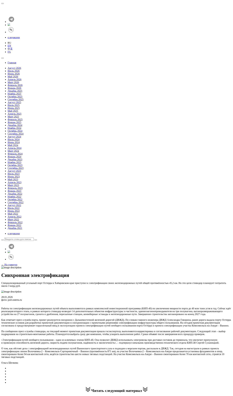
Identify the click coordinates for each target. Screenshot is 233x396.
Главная (12, 62)
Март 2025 (13, 116)
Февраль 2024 (15, 153)
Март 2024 (13, 151)
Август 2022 (14, 205)
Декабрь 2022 (15, 193)
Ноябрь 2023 (14, 162)
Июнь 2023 (14, 176)
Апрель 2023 (14, 182)
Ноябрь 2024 (14, 128)
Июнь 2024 (14, 142)
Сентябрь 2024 (15, 133)
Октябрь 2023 (15, 165)
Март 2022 (13, 219)
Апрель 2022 (14, 216)
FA (9, 51)
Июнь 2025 (14, 108)
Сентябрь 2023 (15, 168)
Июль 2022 (13, 208)
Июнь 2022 (14, 211)
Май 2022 (13, 213)
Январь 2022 (14, 225)
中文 (10, 48)
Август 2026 (14, 68)
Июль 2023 (13, 173)
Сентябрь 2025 (15, 99)
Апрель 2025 (14, 113)
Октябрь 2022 (15, 199)
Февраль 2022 (15, 222)
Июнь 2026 (14, 73)
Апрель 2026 (14, 79)
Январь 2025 (14, 122)
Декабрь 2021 (15, 228)
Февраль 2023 (15, 188)
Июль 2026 (13, 71)
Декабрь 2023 (15, 159)
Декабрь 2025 (15, 91)
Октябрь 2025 (15, 96)
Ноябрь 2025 (14, 93)
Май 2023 (13, 179)
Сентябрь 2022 (15, 202)
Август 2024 (14, 136)
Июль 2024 (13, 139)
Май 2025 (13, 111)
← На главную (9, 264)
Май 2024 (13, 145)
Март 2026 (13, 82)
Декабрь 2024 (15, 125)
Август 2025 (14, 102)
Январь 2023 (14, 191)
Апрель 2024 (14, 148)
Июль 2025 (13, 105)
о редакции (14, 37)
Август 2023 (14, 171)
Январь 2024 (14, 156)
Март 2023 (13, 185)
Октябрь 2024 (15, 131)
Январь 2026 (14, 88)
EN (9, 45)
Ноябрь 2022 (14, 196)
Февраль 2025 (15, 119)
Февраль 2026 (15, 85)
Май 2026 (13, 76)
